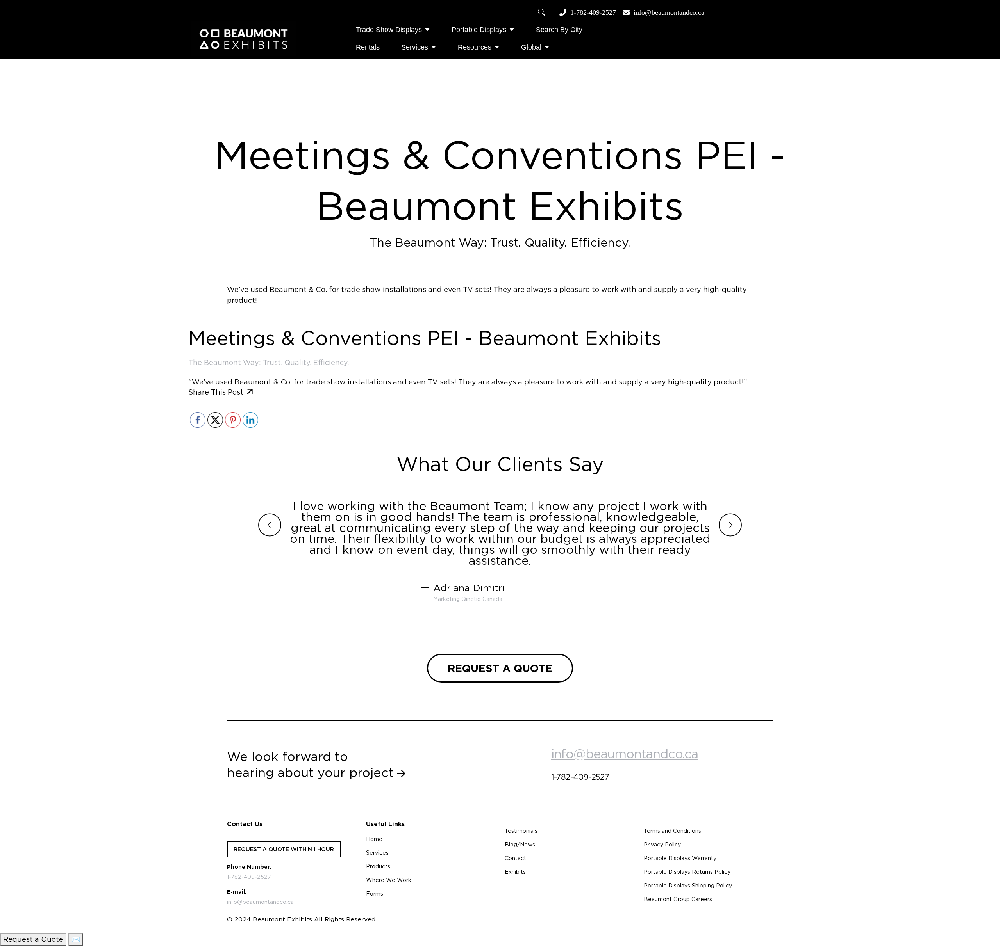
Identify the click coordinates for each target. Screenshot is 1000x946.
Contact (515, 858)
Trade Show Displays (389, 30)
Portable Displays (479, 30)
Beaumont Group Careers (678, 899)
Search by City (559, 30)
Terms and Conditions (672, 831)
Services (414, 47)
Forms (374, 894)
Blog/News (520, 844)
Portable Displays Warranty (680, 858)
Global (531, 47)
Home (374, 839)
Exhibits (515, 872)
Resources (474, 47)
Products (378, 866)
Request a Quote (33, 939)
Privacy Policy (662, 844)
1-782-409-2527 (593, 12)
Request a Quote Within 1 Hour (284, 849)
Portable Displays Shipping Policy (688, 885)
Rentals (368, 47)
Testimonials (521, 831)
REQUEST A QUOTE (500, 668)
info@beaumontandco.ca (669, 12)
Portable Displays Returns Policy (687, 872)
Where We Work (388, 880)
